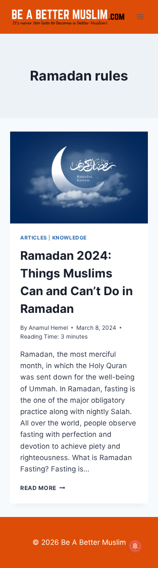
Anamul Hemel (48, 327)
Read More (42, 488)
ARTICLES (33, 237)
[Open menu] (140, 16)
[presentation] (79, 177)
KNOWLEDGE (69, 237)
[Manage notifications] (135, 546)
